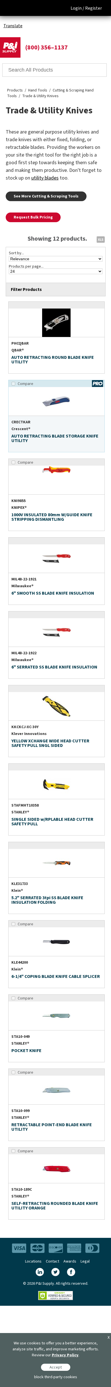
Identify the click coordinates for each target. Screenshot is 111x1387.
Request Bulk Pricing (33, 217)
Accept (56, 1367)
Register (93, 8)
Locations (33, 1261)
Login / (77, 8)
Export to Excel (100, 239)
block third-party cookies (55, 1377)
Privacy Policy (65, 1355)
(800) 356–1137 (46, 47)
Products (15, 90)
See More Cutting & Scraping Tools (46, 196)
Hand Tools (37, 90)
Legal (85, 1261)
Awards (69, 1261)
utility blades (45, 178)
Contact (52, 1261)
